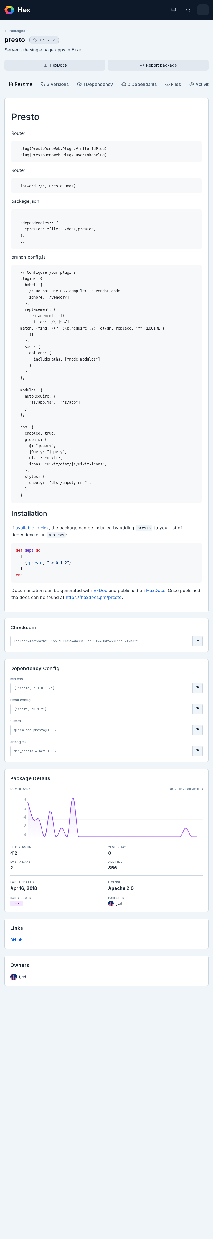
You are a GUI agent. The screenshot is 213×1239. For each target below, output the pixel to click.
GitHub (16, 940)
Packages (17, 31)
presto (14, 40)
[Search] (188, 9)
